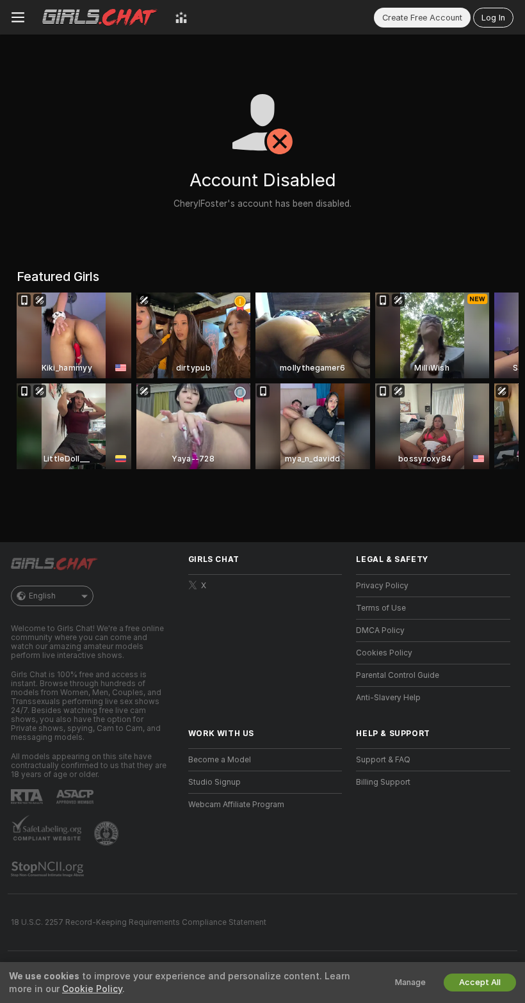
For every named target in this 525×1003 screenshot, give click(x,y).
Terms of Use (381, 608)
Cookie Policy (92, 989)
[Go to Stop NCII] (48, 869)
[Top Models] (181, 17)
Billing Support (383, 782)
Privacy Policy (382, 585)
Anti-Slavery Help (388, 697)
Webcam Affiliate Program (236, 804)
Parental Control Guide (397, 675)
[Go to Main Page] (100, 17)
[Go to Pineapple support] (107, 833)
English (42, 595)
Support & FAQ (383, 759)
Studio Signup (214, 782)
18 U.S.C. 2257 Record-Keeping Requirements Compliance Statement (138, 922)
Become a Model (219, 759)
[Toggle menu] (18, 17)
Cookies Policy (384, 652)
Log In (493, 17)
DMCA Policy (380, 630)
